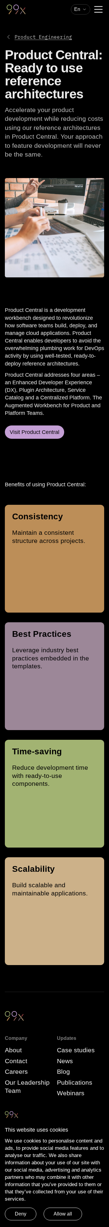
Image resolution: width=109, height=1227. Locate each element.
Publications (74, 1082)
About (13, 1050)
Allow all (63, 1213)
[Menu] (98, 9)
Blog (63, 1071)
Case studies (76, 1050)
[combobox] (80, 9)
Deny (20, 1213)
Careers (16, 1071)
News (65, 1060)
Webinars (70, 1093)
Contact (16, 1060)
